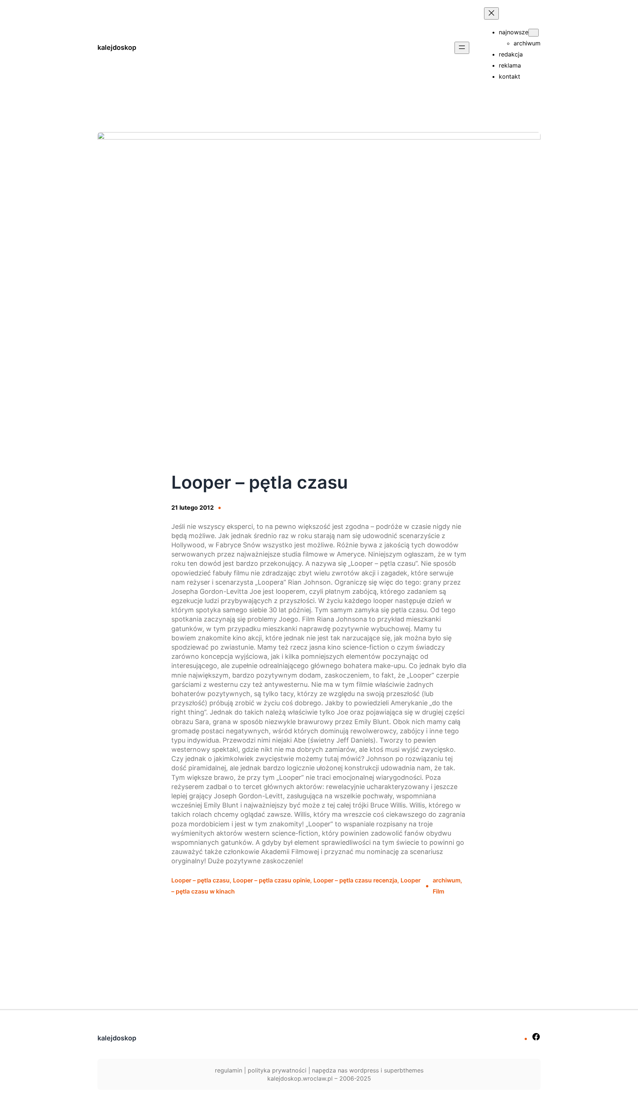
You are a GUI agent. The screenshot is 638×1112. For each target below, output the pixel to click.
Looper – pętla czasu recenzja (355, 880)
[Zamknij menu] (491, 13)
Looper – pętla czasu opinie (271, 880)
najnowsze (513, 32)
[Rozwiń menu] (462, 48)
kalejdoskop (116, 47)
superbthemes (403, 1070)
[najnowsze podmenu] (533, 33)
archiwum (446, 880)
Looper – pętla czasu (200, 880)
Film (438, 891)
